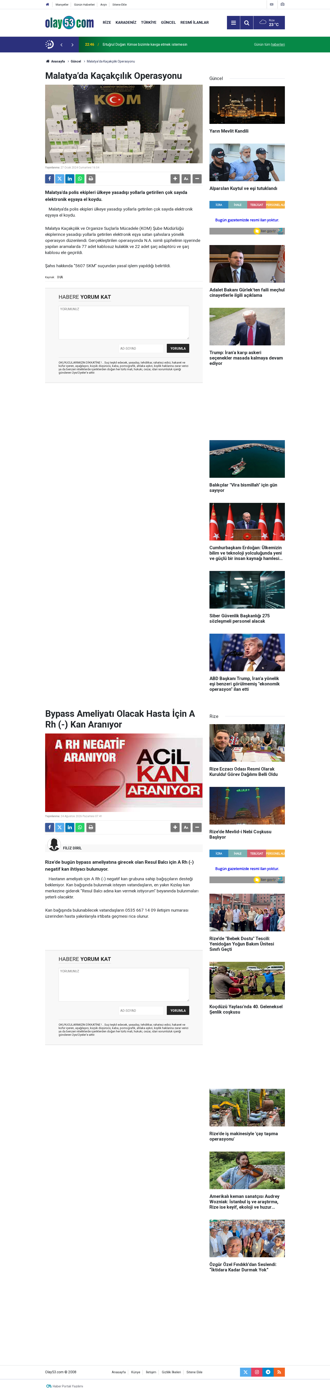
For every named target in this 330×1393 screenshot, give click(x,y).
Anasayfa (58, 61)
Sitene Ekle (119, 4)
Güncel (168, 22)
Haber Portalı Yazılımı (68, 1386)
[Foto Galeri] (282, 4)
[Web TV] (271, 4)
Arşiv (103, 4)
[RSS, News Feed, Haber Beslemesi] (279, 1372)
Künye (135, 1372)
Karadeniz (126, 22)
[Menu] (233, 23)
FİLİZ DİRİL (72, 848)
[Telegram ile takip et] (268, 1372)
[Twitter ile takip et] (245, 1372)
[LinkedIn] (69, 178)
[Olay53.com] (69, 22)
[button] (175, 178)
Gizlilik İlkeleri (171, 1372)
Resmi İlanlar (194, 22)
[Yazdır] (90, 178)
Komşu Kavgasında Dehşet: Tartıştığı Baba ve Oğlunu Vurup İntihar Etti (157, 44)
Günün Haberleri (84, 4)
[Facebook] (49, 178)
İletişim (151, 1372)
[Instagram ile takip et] (256, 1372)
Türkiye (148, 22)
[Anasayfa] (47, 4)
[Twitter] (59, 178)
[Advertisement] (24, 119)
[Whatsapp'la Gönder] (79, 178)
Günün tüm (269, 44)
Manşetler (62, 4)
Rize (107, 22)
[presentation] (61, 44)
